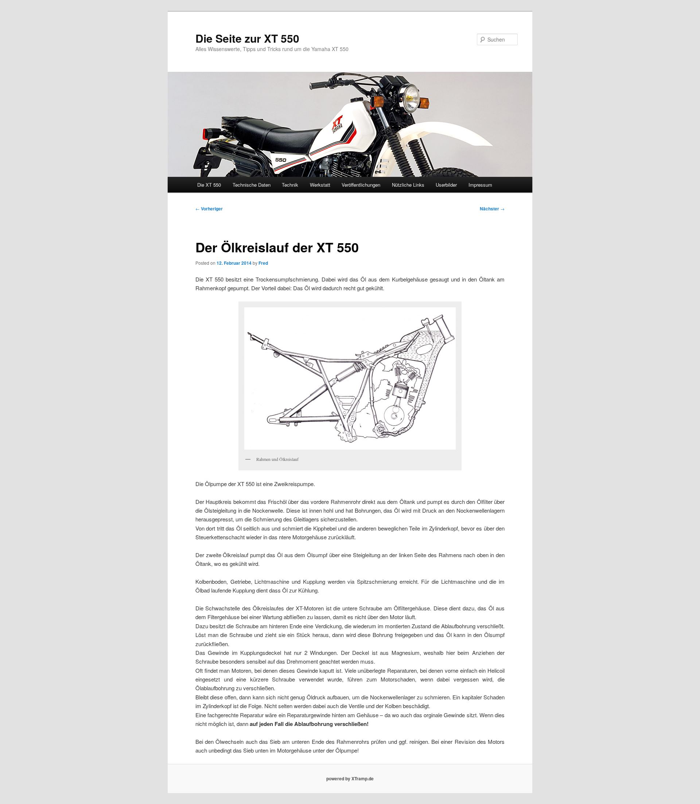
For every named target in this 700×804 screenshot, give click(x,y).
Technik (290, 184)
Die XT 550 (209, 184)
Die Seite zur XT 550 (247, 38)
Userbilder (446, 184)
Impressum (480, 184)
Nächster (492, 208)
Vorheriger (209, 208)
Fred (263, 263)
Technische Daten (252, 184)
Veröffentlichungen (361, 184)
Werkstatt (320, 184)
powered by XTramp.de (350, 778)
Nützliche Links (408, 184)
